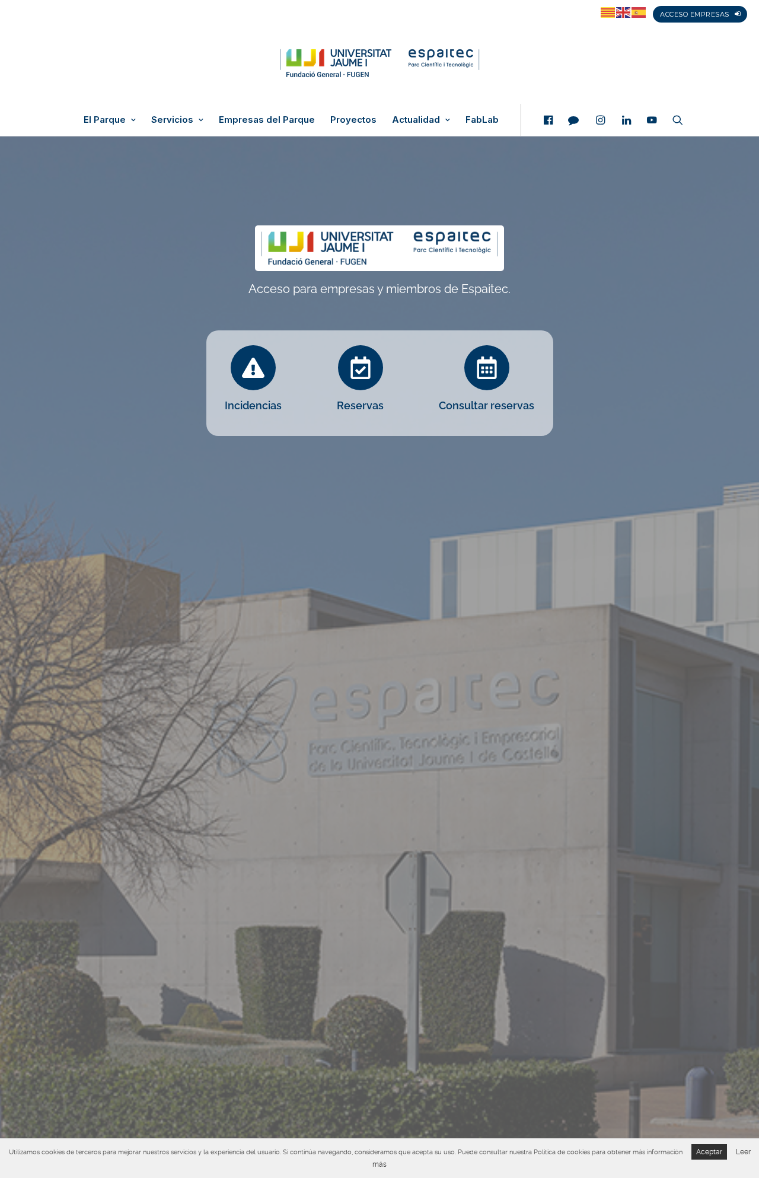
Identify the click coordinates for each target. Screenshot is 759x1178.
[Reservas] (360, 367)
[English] (624, 12)
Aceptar (709, 1152)
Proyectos (353, 120)
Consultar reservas (486, 405)
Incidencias (253, 405)
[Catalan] (608, 12)
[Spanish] (639, 12)
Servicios (172, 120)
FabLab (482, 120)
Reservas (360, 405)
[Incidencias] (253, 367)
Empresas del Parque (267, 120)
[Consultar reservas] (486, 367)
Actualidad (416, 120)
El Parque (105, 120)
